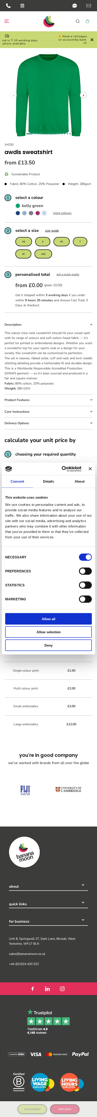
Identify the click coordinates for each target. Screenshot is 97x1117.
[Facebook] (32, 988)
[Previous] (13, 95)
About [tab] (80, 481)
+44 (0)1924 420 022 (24, 964)
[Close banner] (90, 468)
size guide (52, 230)
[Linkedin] (47, 988)
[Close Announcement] (92, 40)
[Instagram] (62, 988)
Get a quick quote (67, 274)
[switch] (85, 571)
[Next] (83, 95)
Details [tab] (48, 481)
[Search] (78, 21)
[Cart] (87, 21)
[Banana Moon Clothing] (48, 21)
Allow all (48, 619)
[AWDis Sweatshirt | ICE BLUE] (44, 214)
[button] (75, 6)
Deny (48, 645)
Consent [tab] (17, 481)
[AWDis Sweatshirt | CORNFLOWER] (24, 214)
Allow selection (49, 632)
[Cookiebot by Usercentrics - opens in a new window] (62, 469)
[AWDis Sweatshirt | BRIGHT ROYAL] (17, 214)
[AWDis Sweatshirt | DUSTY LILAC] (30, 214)
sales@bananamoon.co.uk (27, 954)
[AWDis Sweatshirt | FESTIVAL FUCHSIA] (37, 214)
